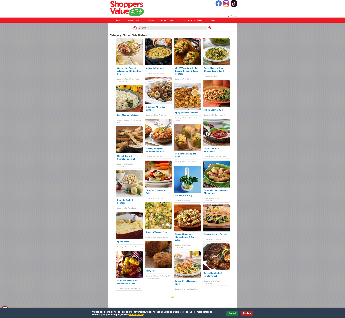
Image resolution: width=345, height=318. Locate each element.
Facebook (218, 3)
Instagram (226, 3)
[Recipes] (135, 28)
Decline (247, 313)
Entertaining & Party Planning (192, 20)
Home (117, 20)
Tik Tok (234, 3)
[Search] (210, 28)
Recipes (151, 20)
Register (234, 16)
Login (227, 16)
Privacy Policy (136, 314)
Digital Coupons (167, 20)
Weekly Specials (133, 20)
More (213, 20)
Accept (232, 313)
